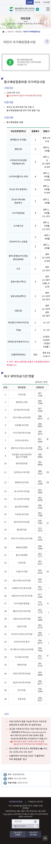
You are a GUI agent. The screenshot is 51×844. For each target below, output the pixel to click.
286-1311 (40, 580)
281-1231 (40, 588)
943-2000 (40, 618)
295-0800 (40, 673)
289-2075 (40, 433)
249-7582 (40, 522)
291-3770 (40, 664)
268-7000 (40, 547)
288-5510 (40, 472)
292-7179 (40, 611)
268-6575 (40, 634)
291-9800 (40, 463)
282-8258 (40, 499)
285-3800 (40, 491)
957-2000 (40, 440)
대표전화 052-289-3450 (15, 811)
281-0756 (40, 448)
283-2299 (40, 482)
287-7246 (40, 394)
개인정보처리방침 (15, 802)
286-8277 (40, 682)
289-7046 (40, 402)
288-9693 (40, 425)
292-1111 (40, 657)
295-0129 (40, 571)
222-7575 (40, 529)
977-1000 (40, 596)
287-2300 (40, 410)
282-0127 (40, 562)
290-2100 (40, 506)
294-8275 (40, 641)
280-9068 (40, 455)
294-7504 (40, 649)
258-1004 (40, 690)
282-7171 (40, 555)
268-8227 (40, 699)
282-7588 (40, 514)
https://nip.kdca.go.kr (35, 732)
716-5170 (40, 603)
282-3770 (40, 626)
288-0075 (40, 417)
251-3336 (40, 538)
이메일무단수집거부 (35, 802)
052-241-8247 (26, 752)
